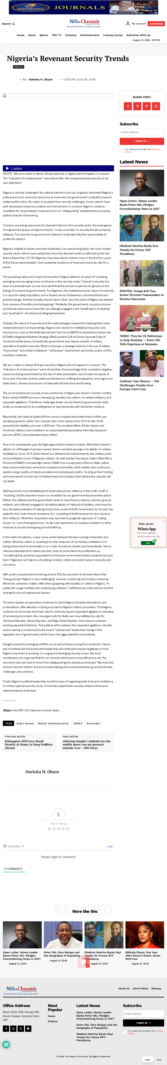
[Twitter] (137, 106)
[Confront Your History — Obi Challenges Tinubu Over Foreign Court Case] (142, 363)
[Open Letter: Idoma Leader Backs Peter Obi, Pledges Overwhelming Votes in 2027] (142, 183)
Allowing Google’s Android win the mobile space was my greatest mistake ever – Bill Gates (87, 745)
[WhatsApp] (156, 106)
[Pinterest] (147, 106)
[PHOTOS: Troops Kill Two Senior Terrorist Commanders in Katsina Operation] (142, 273)
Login (109, 846)
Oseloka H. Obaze (41, 79)
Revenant (93, 723)
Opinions (18, 66)
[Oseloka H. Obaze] (12, 772)
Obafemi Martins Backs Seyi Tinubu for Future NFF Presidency (139, 250)
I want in (140, 141)
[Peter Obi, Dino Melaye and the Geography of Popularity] (63, 934)
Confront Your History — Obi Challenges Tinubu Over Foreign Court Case (139, 385)
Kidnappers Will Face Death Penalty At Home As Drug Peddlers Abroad (29, 745)
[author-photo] (5, 963)
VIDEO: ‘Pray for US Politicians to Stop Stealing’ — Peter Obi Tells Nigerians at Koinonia (141, 340)
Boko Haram (25, 723)
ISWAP (78, 723)
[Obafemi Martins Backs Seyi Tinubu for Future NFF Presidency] (142, 228)
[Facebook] (128, 106)
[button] (9, 24)
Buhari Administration (53, 723)
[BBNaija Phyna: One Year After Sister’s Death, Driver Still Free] (144, 934)
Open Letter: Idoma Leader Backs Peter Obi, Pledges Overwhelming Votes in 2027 (140, 205)
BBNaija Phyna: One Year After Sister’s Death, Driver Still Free (142, 955)
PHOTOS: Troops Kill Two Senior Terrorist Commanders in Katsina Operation (142, 295)
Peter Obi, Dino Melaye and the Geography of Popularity (62, 954)
